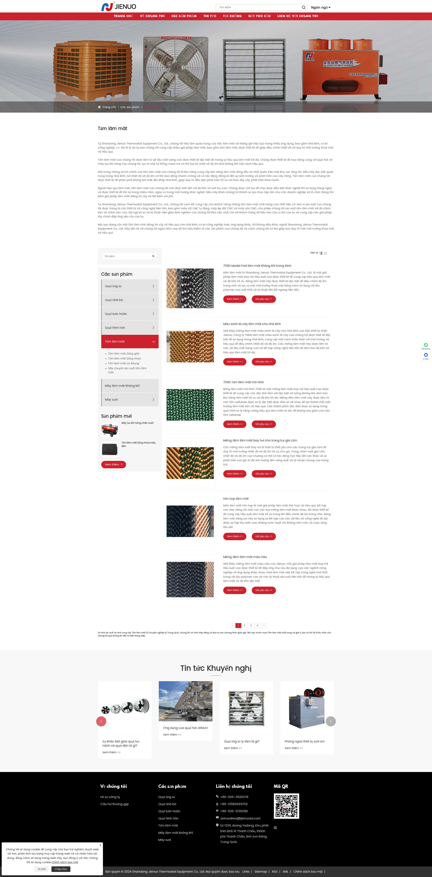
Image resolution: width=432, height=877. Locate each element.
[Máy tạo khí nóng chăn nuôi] (109, 423)
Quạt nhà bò (114, 300)
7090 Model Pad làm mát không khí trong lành (257, 266)
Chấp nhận (61, 869)
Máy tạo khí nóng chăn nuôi (137, 423)
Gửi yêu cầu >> (263, 299)
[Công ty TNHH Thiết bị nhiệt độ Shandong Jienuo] (118, 6)
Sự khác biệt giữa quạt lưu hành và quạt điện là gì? (120, 743)
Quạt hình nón (115, 328)
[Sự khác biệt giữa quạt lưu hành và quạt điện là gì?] (125, 708)
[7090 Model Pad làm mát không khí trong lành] (190, 288)
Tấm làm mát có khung (123, 363)
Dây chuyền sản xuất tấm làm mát (127, 370)
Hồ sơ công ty (110, 797)
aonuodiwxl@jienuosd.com (240, 818)
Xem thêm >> (235, 299)
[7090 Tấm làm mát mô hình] (190, 405)
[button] (101, 721)
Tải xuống (232, 16)
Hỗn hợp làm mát (236, 498)
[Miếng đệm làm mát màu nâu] (190, 579)
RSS (275, 871)
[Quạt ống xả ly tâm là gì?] (246, 708)
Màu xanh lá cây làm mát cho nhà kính (252, 324)
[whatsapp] (275, 828)
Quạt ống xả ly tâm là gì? (242, 741)
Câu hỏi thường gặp (114, 804)
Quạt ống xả (113, 286)
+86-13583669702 (234, 804)
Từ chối (42, 869)
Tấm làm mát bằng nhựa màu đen (139, 444)
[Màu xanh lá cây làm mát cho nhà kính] (190, 346)
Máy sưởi (111, 400)
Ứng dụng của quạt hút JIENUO (185, 728)
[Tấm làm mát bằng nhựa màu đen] (109, 443)
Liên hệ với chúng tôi (297, 16)
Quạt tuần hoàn (116, 314)
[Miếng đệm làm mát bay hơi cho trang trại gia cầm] (190, 463)
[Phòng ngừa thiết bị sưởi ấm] (307, 708)
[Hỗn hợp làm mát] (190, 521)
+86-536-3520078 (234, 797)
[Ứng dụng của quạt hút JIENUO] (185, 701)
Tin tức (210, 16)
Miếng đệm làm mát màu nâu (245, 557)
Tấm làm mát (152, 107)
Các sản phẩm (184, 16)
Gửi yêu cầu (259, 16)
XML (285, 871)
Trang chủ (123, 16)
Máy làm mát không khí (122, 386)
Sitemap (260, 871)
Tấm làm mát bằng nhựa (124, 359)
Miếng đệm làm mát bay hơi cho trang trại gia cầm (260, 440)
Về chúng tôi (152, 16)
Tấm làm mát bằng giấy (123, 354)
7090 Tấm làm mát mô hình (243, 382)
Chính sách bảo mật (307, 871)
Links (245, 871)
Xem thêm (112, 464)
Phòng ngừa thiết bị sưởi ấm (305, 741)
